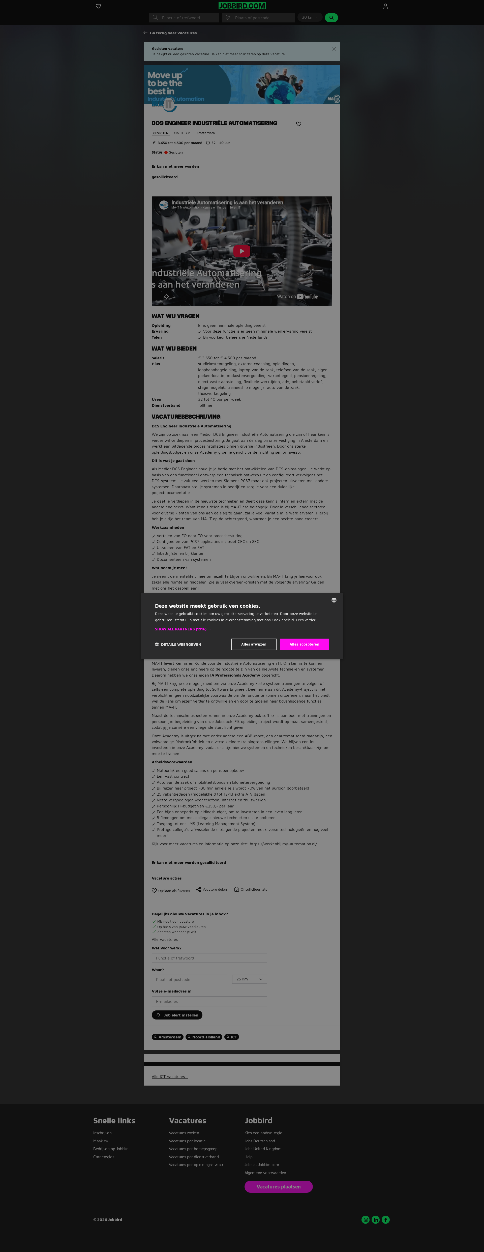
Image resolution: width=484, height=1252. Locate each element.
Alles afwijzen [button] (254, 644)
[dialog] (242, 626)
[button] (242, 629)
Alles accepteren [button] (304, 644)
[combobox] (334, 599)
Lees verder (306, 620)
